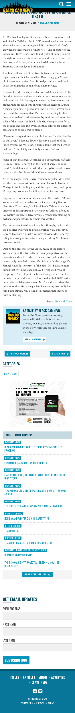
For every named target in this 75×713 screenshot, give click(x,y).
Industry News (12, 442)
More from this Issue (36, 574)
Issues (14, 677)
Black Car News (50, 22)
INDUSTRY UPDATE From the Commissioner (25, 550)
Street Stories (13, 525)
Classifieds (39, 682)
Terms (51, 703)
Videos (43, 677)
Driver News (10, 374)
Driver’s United (13, 537)
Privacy (40, 703)
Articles (29, 677)
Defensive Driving (13, 513)
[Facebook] (35, 691)
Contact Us (27, 703)
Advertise (58, 677)
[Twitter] (40, 691)
